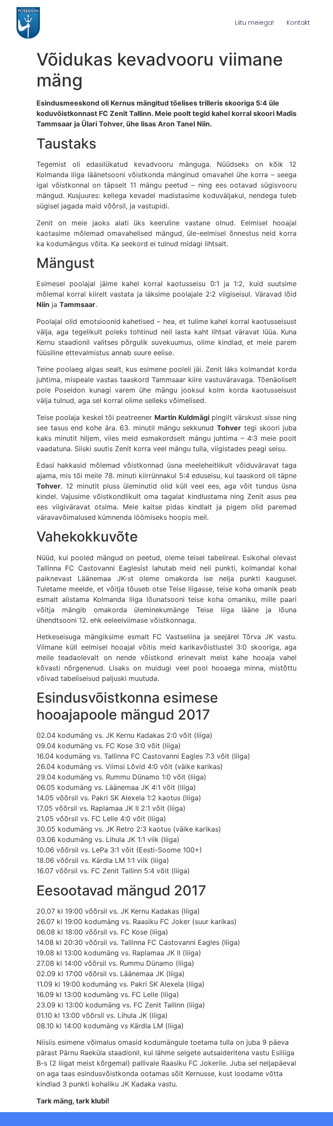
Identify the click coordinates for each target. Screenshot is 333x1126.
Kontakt (298, 22)
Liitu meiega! (254, 22)
